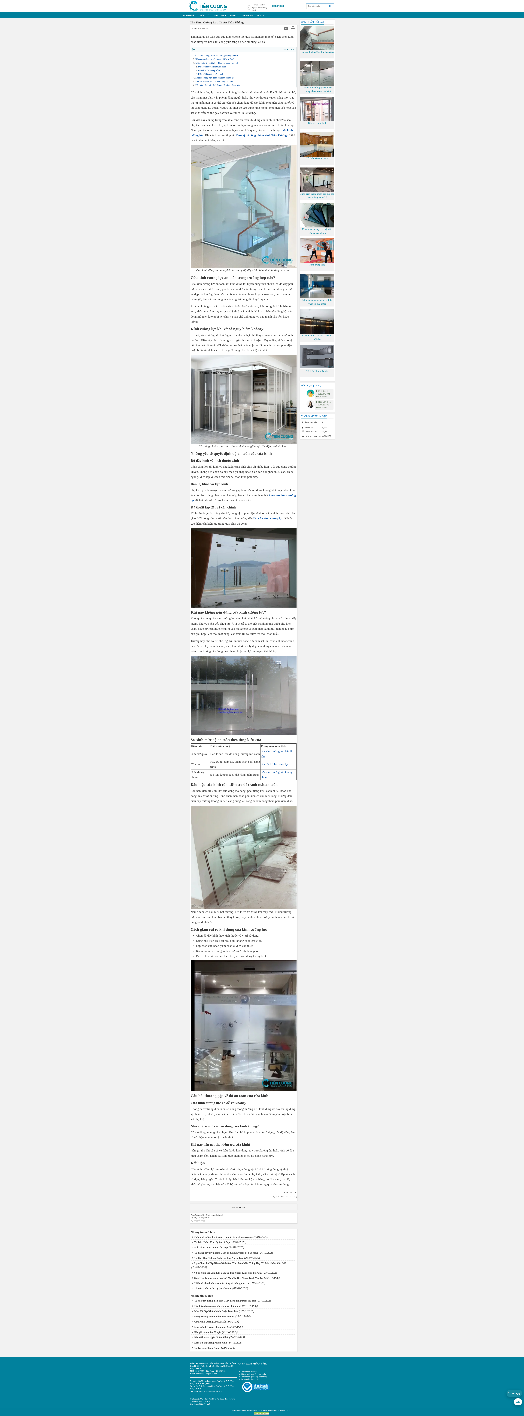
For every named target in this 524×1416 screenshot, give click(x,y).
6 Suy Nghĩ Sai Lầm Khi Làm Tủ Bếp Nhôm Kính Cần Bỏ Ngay (228, 1272)
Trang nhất (189, 15)
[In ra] (293, 28)
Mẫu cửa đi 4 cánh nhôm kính (210, 1327)
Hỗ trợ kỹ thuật (324, 402)
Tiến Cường (286, 1411)
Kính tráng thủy (317, 264)
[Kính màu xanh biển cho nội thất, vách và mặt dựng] (317, 286)
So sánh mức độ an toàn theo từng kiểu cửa (214, 81)
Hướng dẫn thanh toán (250, 1379)
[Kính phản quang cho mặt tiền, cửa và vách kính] (317, 215)
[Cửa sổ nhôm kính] (317, 112)
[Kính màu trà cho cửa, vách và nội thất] (317, 331)
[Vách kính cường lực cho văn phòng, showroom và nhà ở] (317, 82)
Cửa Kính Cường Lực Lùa (208, 1321)
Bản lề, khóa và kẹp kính (209, 70)
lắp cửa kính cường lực (268, 518)
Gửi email (322, 396)
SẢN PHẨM (219, 15)
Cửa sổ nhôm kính (317, 123)
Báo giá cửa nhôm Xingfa (207, 1332)
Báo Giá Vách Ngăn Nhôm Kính (211, 1337)
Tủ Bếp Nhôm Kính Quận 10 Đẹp (212, 1242)
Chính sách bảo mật (249, 1372)
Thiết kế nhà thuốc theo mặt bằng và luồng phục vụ (221, 1283)
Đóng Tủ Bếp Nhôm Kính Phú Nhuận (214, 1316)
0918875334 (278, 6)
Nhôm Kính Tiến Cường (258, 1411)
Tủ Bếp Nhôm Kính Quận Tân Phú (213, 1288)
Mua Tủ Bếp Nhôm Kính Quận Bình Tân (216, 1311)
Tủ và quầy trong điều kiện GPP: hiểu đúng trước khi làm (225, 1300)
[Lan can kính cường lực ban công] (317, 48)
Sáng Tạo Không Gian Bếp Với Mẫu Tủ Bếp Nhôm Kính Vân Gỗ (228, 1278)
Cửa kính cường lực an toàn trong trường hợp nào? (217, 55)
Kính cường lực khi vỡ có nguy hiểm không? (214, 59)
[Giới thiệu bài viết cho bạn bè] (286, 28)
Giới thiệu (205, 15)
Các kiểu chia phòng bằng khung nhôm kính (217, 1306)
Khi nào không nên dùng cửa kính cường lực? (215, 78)
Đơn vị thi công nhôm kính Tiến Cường (261, 135)
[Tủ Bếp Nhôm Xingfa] (317, 356)
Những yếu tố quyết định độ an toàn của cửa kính (216, 63)
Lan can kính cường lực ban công (317, 52)
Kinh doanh (323, 391)
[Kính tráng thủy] (317, 253)
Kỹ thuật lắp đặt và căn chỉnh (210, 74)
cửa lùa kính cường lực (275, 764)
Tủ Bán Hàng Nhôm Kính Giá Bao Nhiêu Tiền (218, 1258)
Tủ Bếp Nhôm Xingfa (317, 371)
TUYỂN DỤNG (246, 15)
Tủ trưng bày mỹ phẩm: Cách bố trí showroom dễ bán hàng (226, 1252)
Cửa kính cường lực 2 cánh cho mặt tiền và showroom (223, 1237)
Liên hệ (261, 15)
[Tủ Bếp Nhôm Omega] (317, 149)
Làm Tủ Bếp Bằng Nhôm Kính (210, 1342)
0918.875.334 (324, 394)
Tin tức (232, 15)
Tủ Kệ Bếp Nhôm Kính (206, 1347)
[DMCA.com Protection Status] (262, 1413)
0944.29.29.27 (324, 405)
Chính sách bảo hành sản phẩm (253, 1374)
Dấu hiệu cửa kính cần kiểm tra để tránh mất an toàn (217, 85)
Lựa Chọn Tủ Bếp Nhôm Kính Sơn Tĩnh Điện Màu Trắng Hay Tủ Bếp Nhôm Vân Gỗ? (240, 1263)
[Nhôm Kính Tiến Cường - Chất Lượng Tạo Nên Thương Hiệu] (207, 6)
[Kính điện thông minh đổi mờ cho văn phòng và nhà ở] (317, 180)
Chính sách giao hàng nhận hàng (254, 1377)
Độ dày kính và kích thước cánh (212, 67)
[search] (330, 6)
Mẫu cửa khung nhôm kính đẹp (211, 1247)
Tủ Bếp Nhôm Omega (317, 158)
